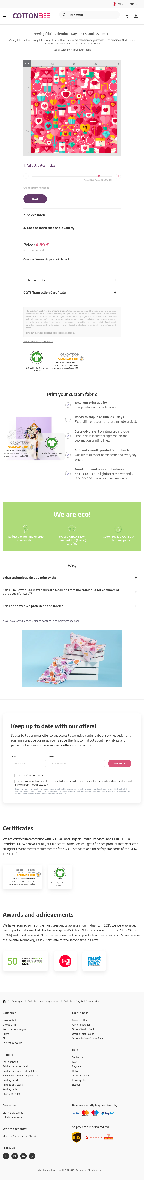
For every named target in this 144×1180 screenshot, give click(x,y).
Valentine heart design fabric (76, 49)
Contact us (77, 1057)
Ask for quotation (81, 1024)
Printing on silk (10, 1080)
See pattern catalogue (14, 1029)
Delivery (76, 1070)
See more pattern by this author (38, 341)
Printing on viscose (13, 1084)
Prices (6, 1033)
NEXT (35, 198)
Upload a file (9, 1024)
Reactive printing (12, 1093)
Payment (77, 1066)
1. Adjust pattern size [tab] (39, 165)
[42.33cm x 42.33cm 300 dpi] (99, 176)
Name (13, 756)
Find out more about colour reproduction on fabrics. (50, 333)
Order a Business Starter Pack (87, 1038)
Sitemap (76, 1084)
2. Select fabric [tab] (34, 215)
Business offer (79, 1020)
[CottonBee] (31, 16)
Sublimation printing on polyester (20, 1075)
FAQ (74, 1061)
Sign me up (120, 763)
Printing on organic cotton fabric (20, 1070)
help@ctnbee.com (68, 620)
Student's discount (12, 1042)
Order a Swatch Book (83, 1029)
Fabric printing (10, 1061)
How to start (9, 1020)
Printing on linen (11, 1089)
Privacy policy (79, 1080)
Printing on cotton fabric (16, 1066)
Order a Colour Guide (83, 1033)
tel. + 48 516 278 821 (13, 1112)
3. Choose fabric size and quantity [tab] (48, 228)
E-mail (52, 756)
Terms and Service (81, 1075)
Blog (5, 1038)
